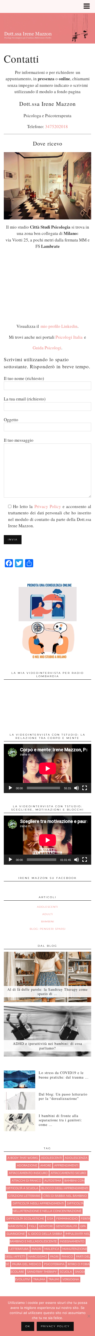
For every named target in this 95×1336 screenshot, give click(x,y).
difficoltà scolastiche (25, 1218)
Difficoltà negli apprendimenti (38, 1203)
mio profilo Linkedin (59, 326)
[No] (88, 1316)
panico (67, 1256)
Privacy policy (55, 1326)
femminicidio (67, 1218)
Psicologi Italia (69, 337)
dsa (50, 1218)
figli (32, 1226)
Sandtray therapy (42, 1271)
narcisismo (37, 1256)
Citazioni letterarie (24, 1196)
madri (36, 1249)
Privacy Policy (47, 506)
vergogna (70, 1279)
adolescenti (51, 1158)
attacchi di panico (26, 1180)
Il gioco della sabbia (45, 1234)
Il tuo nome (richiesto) (24, 378)
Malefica (51, 1249)
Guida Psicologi (47, 348)
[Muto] (76, 788)
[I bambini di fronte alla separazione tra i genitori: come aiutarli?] (19, 1122)
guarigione (16, 1234)
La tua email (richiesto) (25, 399)
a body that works (23, 1158)
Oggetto (11, 419)
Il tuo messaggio (18, 440)
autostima (52, 1180)
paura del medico (26, 1264)
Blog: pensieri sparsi (48, 928)
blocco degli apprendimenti (64, 1188)
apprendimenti (66, 1165)
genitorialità (66, 1226)
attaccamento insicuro (28, 1173)
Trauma (39, 1279)
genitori (46, 1226)
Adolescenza (76, 1158)
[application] (47, 768)
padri (54, 1256)
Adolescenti (47, 906)
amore (45, 1165)
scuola (66, 1271)
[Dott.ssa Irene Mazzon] (47, 25)
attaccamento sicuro (68, 1173)
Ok (27, 1326)
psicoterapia (54, 1264)
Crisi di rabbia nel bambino (65, 1196)
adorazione (27, 1165)
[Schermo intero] (84, 788)
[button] (88, 6)
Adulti (47, 914)
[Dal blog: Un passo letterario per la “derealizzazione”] (19, 1101)
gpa (83, 1226)
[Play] (10, 788)
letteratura (19, 1249)
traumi (53, 1279)
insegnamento (72, 1241)
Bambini (47, 921)
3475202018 (56, 126)
